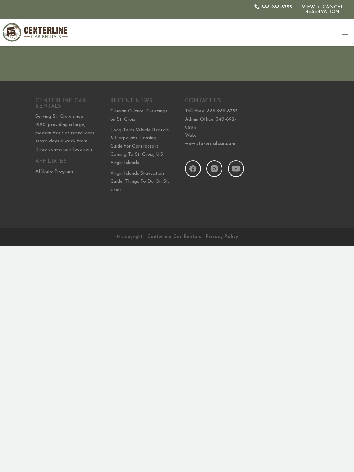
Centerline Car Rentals (174, 236)
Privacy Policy (222, 236)
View (308, 7)
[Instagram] (214, 168)
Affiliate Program (54, 171)
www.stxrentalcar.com (210, 144)
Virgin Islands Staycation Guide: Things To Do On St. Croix (139, 182)
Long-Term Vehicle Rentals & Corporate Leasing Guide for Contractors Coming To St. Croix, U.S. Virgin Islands (139, 147)
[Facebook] (193, 168)
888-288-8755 (276, 7)
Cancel (333, 7)
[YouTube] (236, 168)
